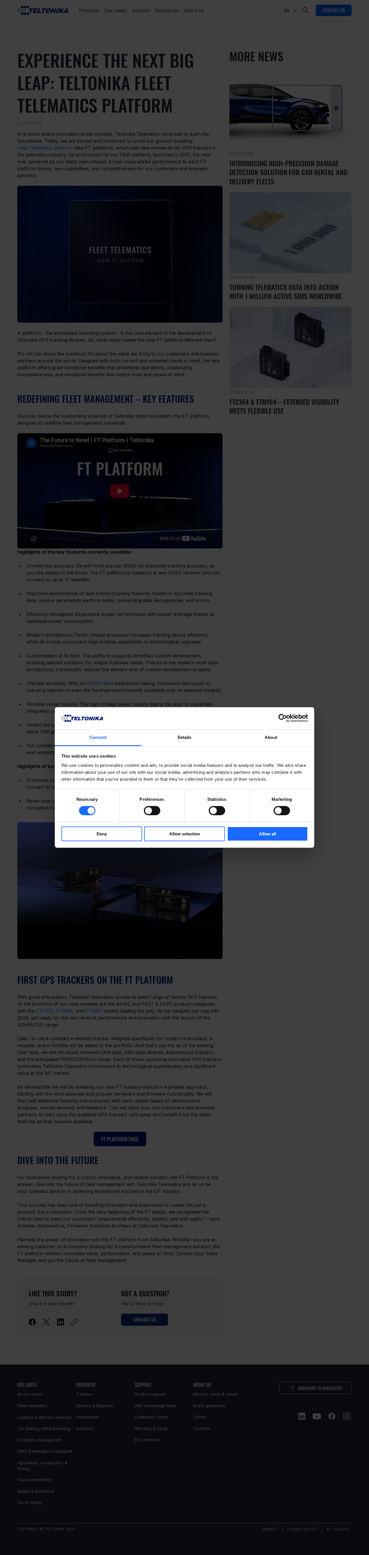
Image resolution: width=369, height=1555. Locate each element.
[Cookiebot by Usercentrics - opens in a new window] (282, 718)
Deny (102, 833)
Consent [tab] (98, 737)
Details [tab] (185, 737)
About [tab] (271, 737)
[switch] (152, 810)
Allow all (267, 833)
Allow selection (184, 833)
